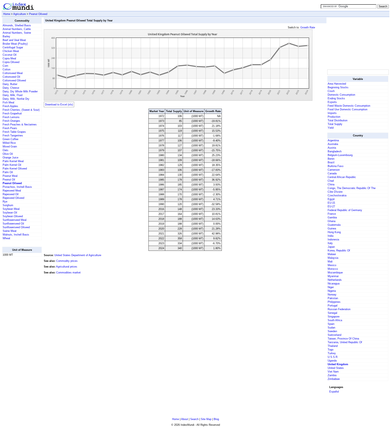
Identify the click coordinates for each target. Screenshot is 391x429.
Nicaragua (333, 283)
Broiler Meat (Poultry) (15, 43)
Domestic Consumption (341, 94)
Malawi (332, 254)
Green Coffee (10, 139)
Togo (330, 349)
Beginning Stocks (338, 87)
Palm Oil (8, 172)
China (331, 184)
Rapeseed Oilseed (13, 197)
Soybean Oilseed (13, 216)
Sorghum (8, 205)
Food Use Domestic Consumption (347, 109)
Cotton (6, 69)
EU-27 (331, 206)
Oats (5, 150)
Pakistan (333, 298)
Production (334, 116)
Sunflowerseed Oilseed (16, 227)
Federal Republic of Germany (345, 210)
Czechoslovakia (337, 195)
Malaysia (333, 257)
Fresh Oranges (11, 120)
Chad (331, 180)
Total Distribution (337, 120)
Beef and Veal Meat (14, 40)
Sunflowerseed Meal (14, 219)
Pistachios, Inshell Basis (17, 186)
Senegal (332, 312)
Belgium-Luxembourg (340, 155)
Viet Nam (333, 371)
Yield (331, 127)
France (332, 213)
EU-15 (331, 202)
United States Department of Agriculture (77, 255)
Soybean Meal (11, 208)
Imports (332, 113)
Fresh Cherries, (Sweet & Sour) (21, 109)
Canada (332, 173)
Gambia (332, 217)
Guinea (332, 228)
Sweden (332, 331)
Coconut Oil (9, 54)
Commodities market (68, 272)
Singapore (333, 316)
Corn (5, 65)
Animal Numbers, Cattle (17, 29)
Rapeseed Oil (11, 194)
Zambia (332, 375)
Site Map (206, 419)
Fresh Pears (10, 128)
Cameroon (334, 169)
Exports (332, 102)
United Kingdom (338, 364)
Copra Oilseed (11, 62)
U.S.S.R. (333, 356)
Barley (6, 36)
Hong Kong (334, 232)
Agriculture (19, 13)
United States (336, 367)
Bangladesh (335, 151)
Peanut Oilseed (38, 13)
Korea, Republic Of (339, 250)
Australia (333, 144)
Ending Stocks (336, 98)
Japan (331, 246)
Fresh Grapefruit (12, 113)
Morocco (333, 268)
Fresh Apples (10, 106)
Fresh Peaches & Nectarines (20, 124)
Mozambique (335, 272)
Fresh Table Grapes (14, 131)
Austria (332, 147)
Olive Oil (8, 153)
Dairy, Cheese (11, 87)
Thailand (333, 345)
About (184, 419)
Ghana (331, 221)
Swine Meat (9, 230)
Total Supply (335, 124)
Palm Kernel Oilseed (15, 168)
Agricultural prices (66, 266)
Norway (332, 294)
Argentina (333, 140)
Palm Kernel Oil (12, 164)
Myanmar (333, 276)
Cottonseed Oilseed (14, 80)
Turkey (332, 353)
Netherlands (335, 279)
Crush (331, 91)
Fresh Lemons (11, 117)
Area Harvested (337, 83)
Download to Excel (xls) (59, 104)
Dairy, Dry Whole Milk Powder (20, 91)
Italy (330, 243)
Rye (5, 201)
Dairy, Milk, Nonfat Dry (16, 98)
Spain (331, 323)
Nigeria (332, 290)
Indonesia (333, 239)
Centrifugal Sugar (13, 47)
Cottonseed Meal (13, 73)
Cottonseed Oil (11, 76)
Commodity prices (67, 260)
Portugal (332, 305)
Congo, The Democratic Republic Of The (352, 188)
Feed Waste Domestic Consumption (349, 105)
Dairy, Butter (10, 84)
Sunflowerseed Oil (13, 223)
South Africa (335, 320)
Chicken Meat (11, 51)
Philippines (334, 301)
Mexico (332, 265)
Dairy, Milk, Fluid (12, 95)
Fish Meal (8, 102)
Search (194, 419)
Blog (216, 419)
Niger (331, 287)
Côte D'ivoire (335, 191)
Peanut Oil (9, 179)
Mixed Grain (10, 146)
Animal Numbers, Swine (17, 32)
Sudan (331, 327)
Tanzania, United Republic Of (345, 342)
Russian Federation (339, 309)
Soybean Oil (10, 212)
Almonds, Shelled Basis (17, 25)
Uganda (332, 360)
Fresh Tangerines (13, 135)
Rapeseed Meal (12, 190)
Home (6, 13)
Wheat (6, 238)
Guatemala (334, 224)
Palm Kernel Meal (13, 161)
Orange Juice (10, 157)
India (330, 235)
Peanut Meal (10, 175)
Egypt (331, 199)
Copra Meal (9, 58)
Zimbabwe (334, 378)
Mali (330, 261)
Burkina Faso (335, 166)
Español (334, 391)
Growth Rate (307, 27)
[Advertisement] (18, 321)
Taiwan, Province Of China (343, 338)
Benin (331, 158)
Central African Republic (342, 177)
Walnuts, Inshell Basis (16, 234)
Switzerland (334, 334)
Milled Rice (9, 142)
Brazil (331, 162)
